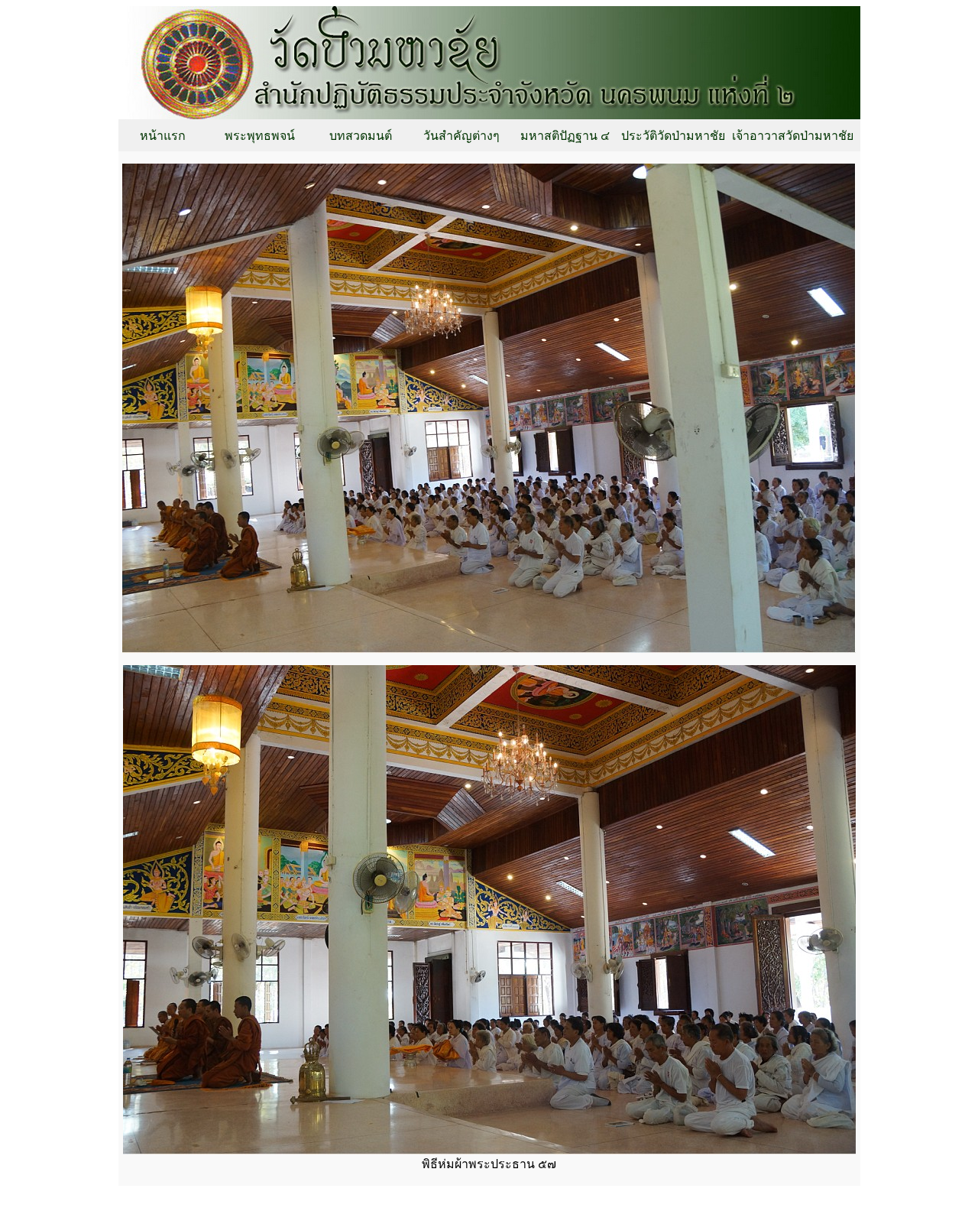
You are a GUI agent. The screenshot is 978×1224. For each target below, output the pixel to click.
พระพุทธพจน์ (260, 135)
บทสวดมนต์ (360, 135)
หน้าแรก (163, 135)
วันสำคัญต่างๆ (461, 135)
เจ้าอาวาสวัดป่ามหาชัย (792, 135)
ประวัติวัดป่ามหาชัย (673, 135)
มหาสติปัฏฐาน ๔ (565, 135)
